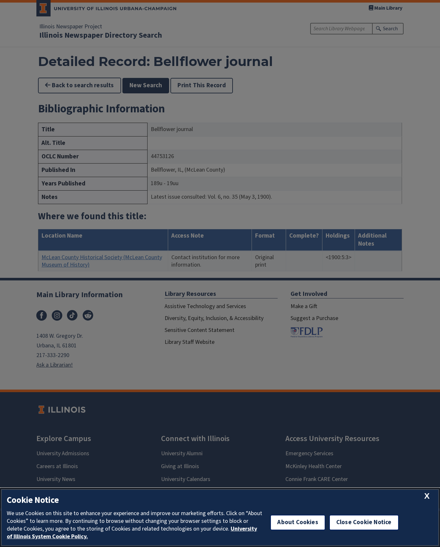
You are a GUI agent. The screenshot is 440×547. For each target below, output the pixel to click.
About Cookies (297, 522)
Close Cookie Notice (364, 522)
